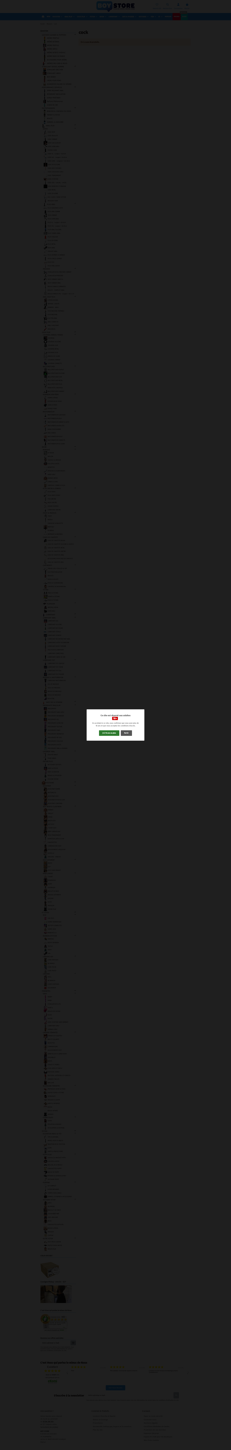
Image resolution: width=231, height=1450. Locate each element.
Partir (126, 733)
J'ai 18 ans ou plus (109, 733)
